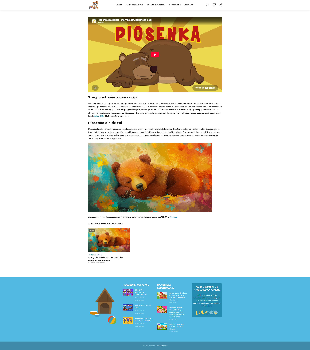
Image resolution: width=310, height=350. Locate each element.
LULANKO (98, 116)
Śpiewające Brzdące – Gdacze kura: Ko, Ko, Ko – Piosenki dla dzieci (178, 296)
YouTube (173, 217)
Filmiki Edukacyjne (134, 5)
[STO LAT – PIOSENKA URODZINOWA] (128, 292)
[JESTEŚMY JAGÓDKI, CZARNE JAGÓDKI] (128, 320)
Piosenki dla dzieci (155, 5)
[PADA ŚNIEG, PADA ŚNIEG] (128, 307)
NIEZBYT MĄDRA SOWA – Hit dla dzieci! (176, 326)
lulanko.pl (212, 298)
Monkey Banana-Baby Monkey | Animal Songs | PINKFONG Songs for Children (177, 312)
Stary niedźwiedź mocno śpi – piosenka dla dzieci (105, 259)
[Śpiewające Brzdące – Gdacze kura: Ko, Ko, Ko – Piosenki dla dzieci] (162, 295)
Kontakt (189, 5)
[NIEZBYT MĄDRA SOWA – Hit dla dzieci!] (162, 326)
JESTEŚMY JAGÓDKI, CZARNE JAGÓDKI (143, 319)
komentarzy (173, 303)
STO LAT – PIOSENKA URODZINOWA (141, 292)
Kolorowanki (174, 5)
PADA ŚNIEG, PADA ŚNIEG (143, 306)
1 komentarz (173, 332)
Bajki (119, 5)
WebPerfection (161, 345)
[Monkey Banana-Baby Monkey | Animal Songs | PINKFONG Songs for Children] (162, 309)
